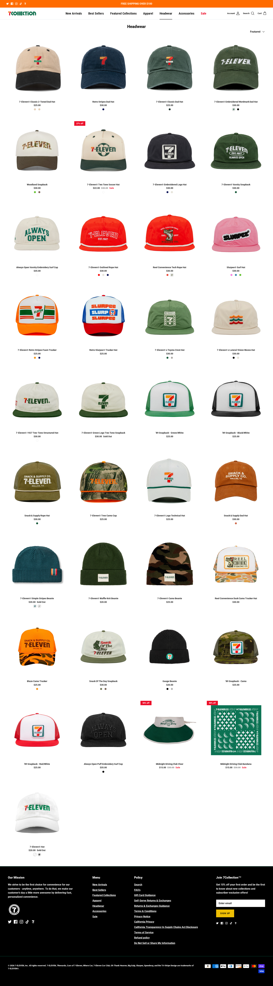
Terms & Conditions (145, 911)
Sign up (225, 913)
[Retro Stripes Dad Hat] (103, 67)
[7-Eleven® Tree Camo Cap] (103, 481)
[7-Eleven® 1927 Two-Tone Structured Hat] (37, 399)
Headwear (166, 13)
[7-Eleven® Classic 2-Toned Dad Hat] (37, 67)
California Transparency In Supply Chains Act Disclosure (166, 927)
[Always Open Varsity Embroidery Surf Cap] (37, 233)
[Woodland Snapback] (37, 150)
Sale (203, 13)
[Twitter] (7, 4)
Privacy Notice (142, 916)
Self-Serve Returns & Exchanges (152, 900)
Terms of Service (144, 932)
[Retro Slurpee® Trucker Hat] (103, 316)
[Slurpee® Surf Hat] (236, 233)
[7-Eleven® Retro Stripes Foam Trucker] (37, 316)
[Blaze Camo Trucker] (37, 647)
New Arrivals (74, 13)
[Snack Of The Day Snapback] (103, 647)
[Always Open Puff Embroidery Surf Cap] (103, 730)
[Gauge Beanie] (169, 647)
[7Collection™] (22, 13)
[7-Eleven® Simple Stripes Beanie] (37, 564)
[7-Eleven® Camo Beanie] (169, 564)
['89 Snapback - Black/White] (236, 399)
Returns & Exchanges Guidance (152, 905)
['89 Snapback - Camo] (236, 647)
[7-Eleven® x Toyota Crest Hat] (169, 316)
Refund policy (142, 937)
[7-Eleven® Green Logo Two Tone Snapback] (103, 399)
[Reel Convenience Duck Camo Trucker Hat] (236, 564)
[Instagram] (16, 4)
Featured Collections (123, 13)
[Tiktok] (21, 4)
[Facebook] (12, 4)
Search (138, 884)
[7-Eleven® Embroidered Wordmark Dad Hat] (236, 67)
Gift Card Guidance (145, 895)
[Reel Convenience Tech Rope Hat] (169, 233)
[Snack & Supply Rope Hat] (37, 481)
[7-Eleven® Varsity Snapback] (236, 150)
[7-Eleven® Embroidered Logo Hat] (169, 150)
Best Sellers (96, 13)
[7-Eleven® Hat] (37, 812)
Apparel (148, 13)
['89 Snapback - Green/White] (169, 399)
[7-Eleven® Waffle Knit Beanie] (103, 564)
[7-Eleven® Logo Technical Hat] (169, 481)
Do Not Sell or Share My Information (154, 943)
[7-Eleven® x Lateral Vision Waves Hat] (236, 316)
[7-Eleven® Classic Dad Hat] (169, 67)
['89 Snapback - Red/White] (37, 730)
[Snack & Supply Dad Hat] (236, 481)
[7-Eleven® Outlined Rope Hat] (103, 233)
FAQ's (137, 890)
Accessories (186, 13)
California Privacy (144, 921)
